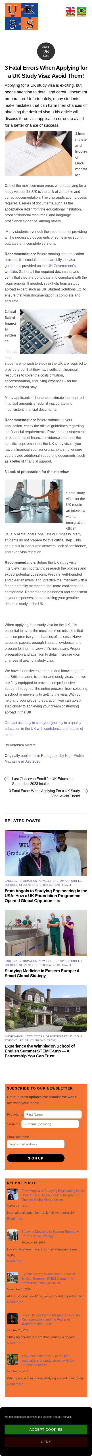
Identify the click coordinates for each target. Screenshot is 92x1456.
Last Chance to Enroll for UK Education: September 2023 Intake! (43, 781)
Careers (11, 880)
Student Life (28, 885)
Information (28, 880)
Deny (46, 1442)
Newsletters (48, 880)
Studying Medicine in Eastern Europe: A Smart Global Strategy (42, 973)
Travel (66, 885)
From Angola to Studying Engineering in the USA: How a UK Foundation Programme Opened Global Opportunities (46, 895)
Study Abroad (50, 885)
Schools (11, 885)
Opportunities (71, 880)
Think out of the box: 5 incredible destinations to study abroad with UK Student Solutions (48, 1360)
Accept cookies (46, 1429)
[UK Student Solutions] (21, 28)
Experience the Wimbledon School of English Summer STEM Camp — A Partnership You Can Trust (40, 1051)
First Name (15, 1114)
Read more (15, 1218)
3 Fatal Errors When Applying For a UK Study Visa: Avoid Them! (44, 793)
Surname (13, 1124)
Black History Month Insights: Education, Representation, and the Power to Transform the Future (51, 1319)
